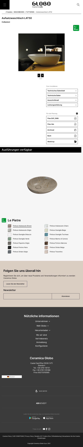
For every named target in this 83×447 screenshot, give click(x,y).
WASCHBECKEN (19, 12)
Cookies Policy (7, 436)
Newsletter (9, 290)
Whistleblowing (56, 436)
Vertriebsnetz (41, 338)
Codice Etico (47, 436)
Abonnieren (66, 296)
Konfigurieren (41, 346)
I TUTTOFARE (30, 12)
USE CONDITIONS (18, 436)
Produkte (9, 12)
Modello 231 (38, 436)
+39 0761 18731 (43, 368)
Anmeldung (41, 342)
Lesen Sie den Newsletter (15, 284)
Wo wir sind (41, 335)
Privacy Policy (29, 436)
